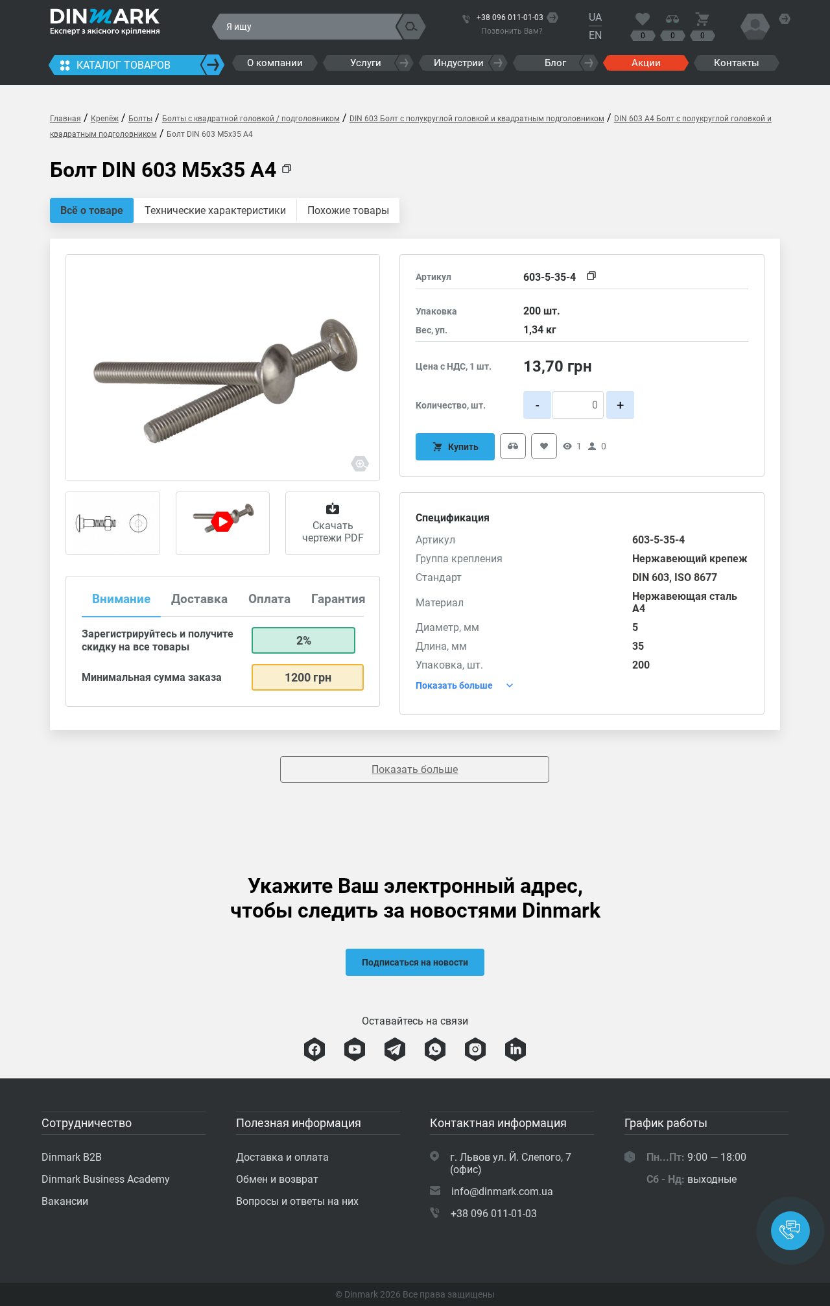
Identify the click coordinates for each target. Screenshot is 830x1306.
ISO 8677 (695, 577)
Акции (646, 63)
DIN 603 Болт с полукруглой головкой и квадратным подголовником (477, 118)
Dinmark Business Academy (106, 1179)
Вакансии (65, 1201)
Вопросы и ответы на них (297, 1201)
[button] (790, 1230)
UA (595, 17)
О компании (275, 63)
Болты (140, 118)
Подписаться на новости (415, 962)
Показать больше (415, 769)
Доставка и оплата (282, 1157)
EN (595, 35)
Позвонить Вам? (512, 31)
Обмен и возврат (277, 1179)
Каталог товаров (124, 65)
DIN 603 (650, 577)
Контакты (736, 63)
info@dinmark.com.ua (502, 1191)
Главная (65, 118)
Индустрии (459, 63)
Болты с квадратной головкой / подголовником (251, 118)
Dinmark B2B (72, 1157)
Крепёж (105, 118)
